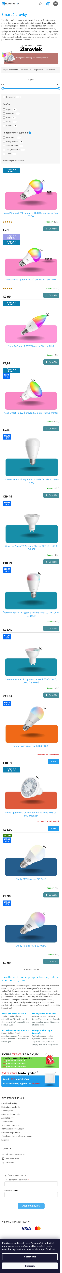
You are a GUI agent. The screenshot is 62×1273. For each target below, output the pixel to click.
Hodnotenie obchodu (10, 1107)
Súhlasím (30, 1266)
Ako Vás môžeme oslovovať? (16, 1180)
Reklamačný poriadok (10, 1132)
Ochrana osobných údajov (12, 1128)
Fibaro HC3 (12, 137)
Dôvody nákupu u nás (10, 1114)
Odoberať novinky (31, 1206)
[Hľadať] (40, 3)
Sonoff (11, 125)
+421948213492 (12, 1158)
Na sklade (12, 97)
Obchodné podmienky (11, 1125)
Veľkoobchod (7, 1121)
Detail (53, 761)
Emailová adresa (11, 1190)
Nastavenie (30, 1256)
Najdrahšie (38, 69)
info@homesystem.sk (15, 1154)
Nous (10, 117)
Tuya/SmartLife (14, 149)
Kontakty (5, 1140)
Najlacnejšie (26, 69)
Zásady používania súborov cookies (16, 1136)
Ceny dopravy (7, 1110)
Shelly (10, 121)
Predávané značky (9, 1103)
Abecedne (50, 69)
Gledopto (12, 113)
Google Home (14, 141)
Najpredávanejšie (10, 69)
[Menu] (55, 3)
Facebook (10, 1162)
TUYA (10, 153)
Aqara (10, 109)
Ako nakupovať (7, 1118)
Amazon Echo (14, 145)
